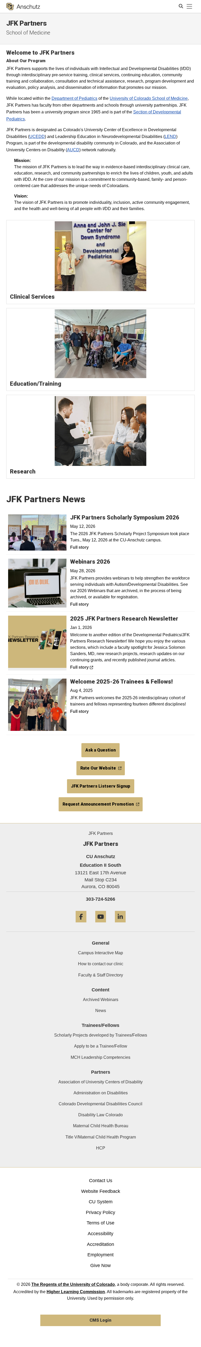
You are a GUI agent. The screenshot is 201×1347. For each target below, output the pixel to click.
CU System (101, 1201)
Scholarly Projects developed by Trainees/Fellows (100, 1035)
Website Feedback (100, 1191)
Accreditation (100, 1244)
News (100, 1010)
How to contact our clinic (100, 964)
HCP (100, 1148)
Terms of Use (100, 1222)
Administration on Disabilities (101, 1093)
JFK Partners (26, 23)
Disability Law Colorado (100, 1115)
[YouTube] (100, 924)
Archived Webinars (100, 999)
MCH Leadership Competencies (100, 1057)
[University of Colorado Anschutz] (23, 6)
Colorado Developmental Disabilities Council (100, 1104)
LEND (170, 136)
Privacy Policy (100, 1212)
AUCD (73, 150)
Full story (79, 547)
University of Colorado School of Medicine (149, 98)
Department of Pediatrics (74, 98)
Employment (100, 1254)
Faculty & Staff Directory (100, 975)
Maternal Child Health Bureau (100, 1126)
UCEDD (37, 136)
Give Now (100, 1265)
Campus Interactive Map (100, 953)
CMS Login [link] (100, 1320)
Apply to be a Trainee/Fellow (100, 1046)
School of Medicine (28, 33)
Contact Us (100, 1180)
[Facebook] (81, 924)
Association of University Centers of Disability (100, 1082)
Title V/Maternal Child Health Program (100, 1137)
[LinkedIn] (120, 924)
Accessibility (100, 1233)
